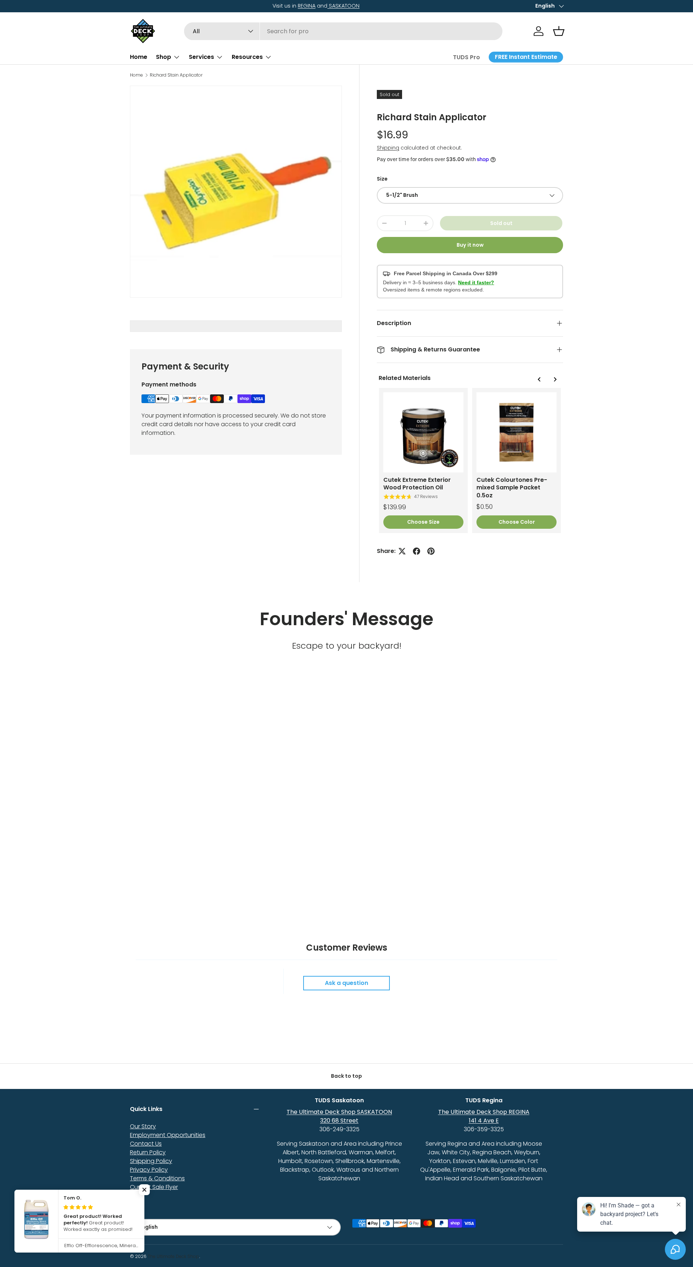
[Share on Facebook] (416, 551)
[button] (559, 31)
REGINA (164, 5)
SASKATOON (201, 5)
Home (138, 57)
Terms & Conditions (157, 1178)
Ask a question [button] (346, 983)
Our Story (143, 1126)
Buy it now (470, 244)
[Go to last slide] (539, 379)
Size (382, 178)
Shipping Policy (151, 1161)
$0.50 (484, 506)
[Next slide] (555, 379)
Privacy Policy (149, 1170)
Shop (163, 57)
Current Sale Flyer (154, 1187)
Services (201, 57)
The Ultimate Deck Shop (173, 1256)
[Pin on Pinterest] (431, 551)
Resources (247, 57)
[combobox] (343, 31)
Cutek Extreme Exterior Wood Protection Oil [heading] (417, 484)
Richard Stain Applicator (176, 75)
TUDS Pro (466, 57)
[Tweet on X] (402, 551)
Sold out (501, 223)
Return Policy (148, 1152)
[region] (470, 460)
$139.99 (394, 506)
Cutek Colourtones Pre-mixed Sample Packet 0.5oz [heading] (511, 487)
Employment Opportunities (167, 1135)
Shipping (388, 147)
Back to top (346, 1076)
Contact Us (146, 1144)
